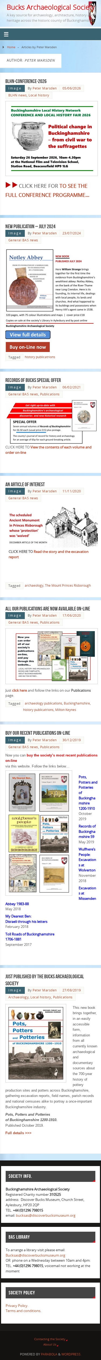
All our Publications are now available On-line (47, 609)
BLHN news (17, 95)
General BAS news (23, 240)
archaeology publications (43, 703)
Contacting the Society (49, 1339)
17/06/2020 (71, 615)
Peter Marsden (45, 88)
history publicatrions (40, 357)
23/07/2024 (71, 233)
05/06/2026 (71, 88)
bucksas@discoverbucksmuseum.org (45, 1215)
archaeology (34, 585)
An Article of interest (25, 484)
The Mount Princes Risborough (68, 585)
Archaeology (18, 997)
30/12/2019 (71, 740)
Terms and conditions (23, 1311)
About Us (49, 1344)
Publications (50, 394)
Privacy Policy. (17, 1305)
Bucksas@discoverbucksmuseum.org (35, 1255)
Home (11, 47)
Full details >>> (18, 1133)
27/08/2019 (71, 990)
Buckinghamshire (77, 703)
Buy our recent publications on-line (37, 733)
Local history (39, 95)
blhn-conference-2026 (26, 81)
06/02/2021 (71, 387)
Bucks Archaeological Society (51, 7)
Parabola (49, 1354)
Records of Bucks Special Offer (33, 380)
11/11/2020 (71, 491)
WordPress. (71, 1354)
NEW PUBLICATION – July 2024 (30, 226)
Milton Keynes (65, 709)
